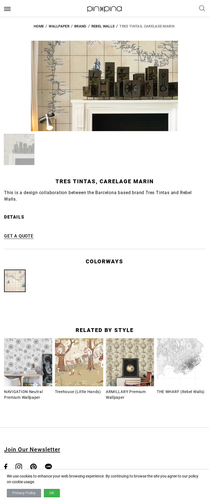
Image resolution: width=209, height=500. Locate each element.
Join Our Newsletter (32, 449)
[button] (19, 149)
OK (51, 493)
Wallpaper (59, 26)
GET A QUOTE (18, 236)
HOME (39, 26)
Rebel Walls (103, 26)
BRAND (80, 26)
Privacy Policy (24, 493)
